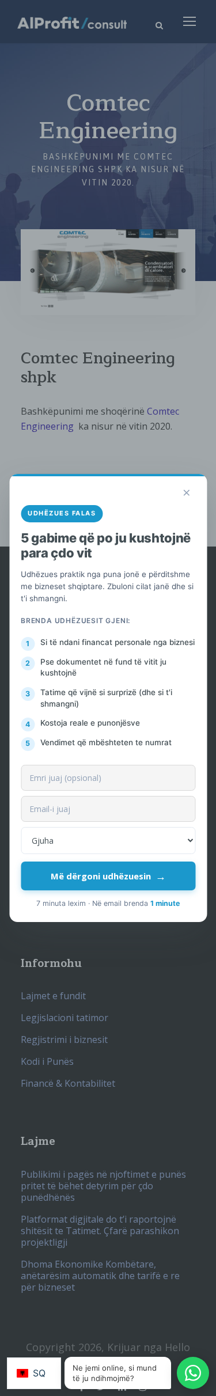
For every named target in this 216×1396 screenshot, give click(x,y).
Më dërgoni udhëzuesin (108, 876)
